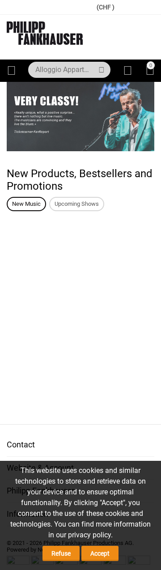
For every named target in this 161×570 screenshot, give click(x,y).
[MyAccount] (127, 70)
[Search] (101, 70)
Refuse (61, 553)
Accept (100, 553)
